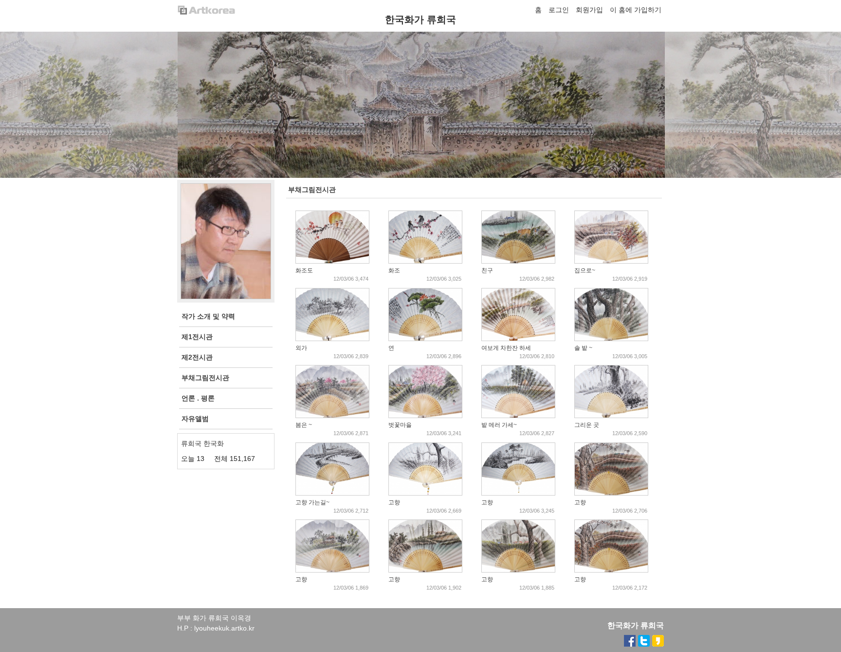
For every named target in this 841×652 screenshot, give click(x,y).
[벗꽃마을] (425, 415)
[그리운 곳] (611, 415)
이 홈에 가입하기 (635, 10)
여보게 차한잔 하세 (506, 348)
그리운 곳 (586, 425)
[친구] (518, 261)
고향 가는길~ (312, 502)
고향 (394, 502)
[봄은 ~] (332, 415)
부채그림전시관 (312, 189)
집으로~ (584, 270)
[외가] (332, 338)
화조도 (304, 270)
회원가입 (589, 10)
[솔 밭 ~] (611, 338)
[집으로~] (611, 261)
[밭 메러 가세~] (518, 415)
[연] (425, 338)
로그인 (558, 10)
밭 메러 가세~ (499, 425)
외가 (301, 348)
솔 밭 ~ (583, 348)
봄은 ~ (303, 425)
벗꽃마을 (400, 425)
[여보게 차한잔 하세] (518, 338)
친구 (487, 270)
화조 (394, 270)
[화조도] (332, 261)
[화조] (425, 261)
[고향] (425, 493)
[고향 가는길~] (332, 493)
